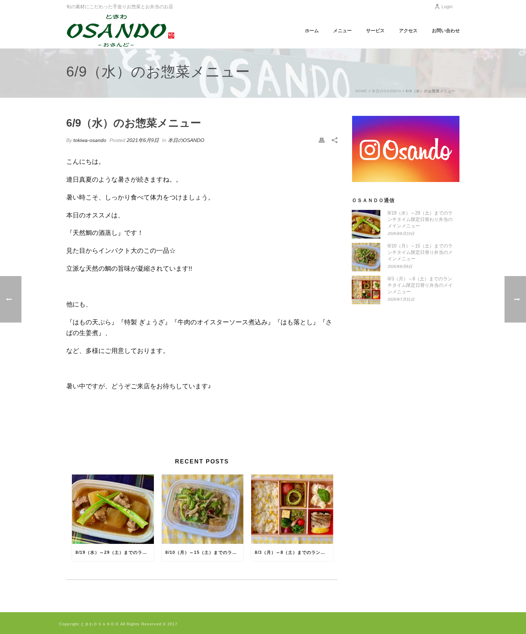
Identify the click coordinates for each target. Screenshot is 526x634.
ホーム (312, 30)
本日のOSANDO (386, 91)
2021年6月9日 (143, 140)
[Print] (322, 140)
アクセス (408, 30)
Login (447, 6)
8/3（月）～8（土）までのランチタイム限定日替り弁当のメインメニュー (294, 552)
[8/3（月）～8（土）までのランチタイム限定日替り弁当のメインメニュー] (292, 509)
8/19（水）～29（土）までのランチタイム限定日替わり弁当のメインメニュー (115, 552)
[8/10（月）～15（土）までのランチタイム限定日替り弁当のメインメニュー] (203, 509)
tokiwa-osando (89, 140)
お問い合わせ (446, 30)
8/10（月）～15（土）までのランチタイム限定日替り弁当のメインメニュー (204, 552)
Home (361, 91)
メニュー (342, 30)
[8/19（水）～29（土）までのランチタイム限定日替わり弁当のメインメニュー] (113, 509)
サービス (375, 30)
